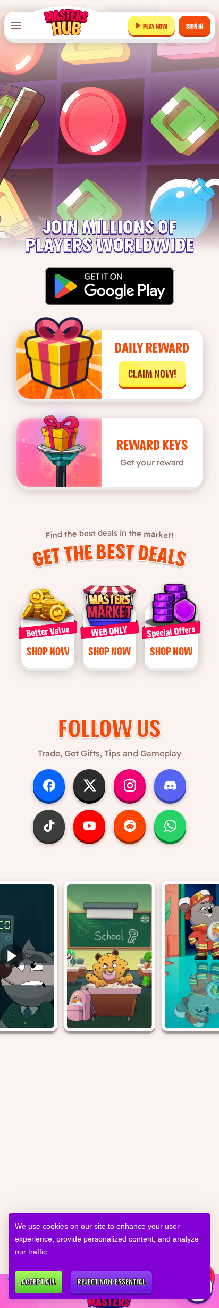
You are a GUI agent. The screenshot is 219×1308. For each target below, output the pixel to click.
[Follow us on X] (89, 785)
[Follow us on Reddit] (130, 826)
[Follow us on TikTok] (49, 826)
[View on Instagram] (109, 956)
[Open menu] (16, 25)
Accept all (38, 1282)
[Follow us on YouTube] (89, 826)
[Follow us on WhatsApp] (170, 826)
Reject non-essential (111, 1282)
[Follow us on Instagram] (130, 785)
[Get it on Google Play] (109, 286)
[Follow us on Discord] (170, 785)
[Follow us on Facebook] (49, 785)
